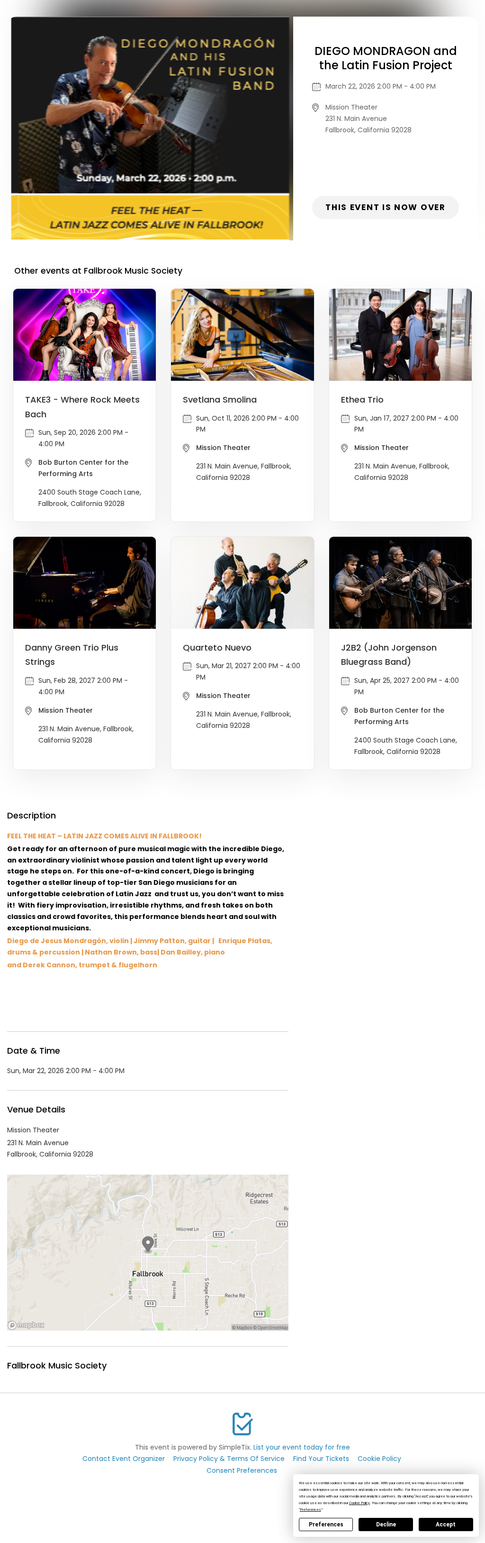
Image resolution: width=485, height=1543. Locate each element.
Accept (446, 1524)
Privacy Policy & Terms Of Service (229, 1458)
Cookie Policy (379, 1458)
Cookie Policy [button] (359, 1503)
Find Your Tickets (321, 1458)
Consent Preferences (242, 1470)
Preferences (326, 1524)
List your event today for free (301, 1447)
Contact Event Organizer (123, 1458)
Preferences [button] (310, 1509)
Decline (386, 1524)
